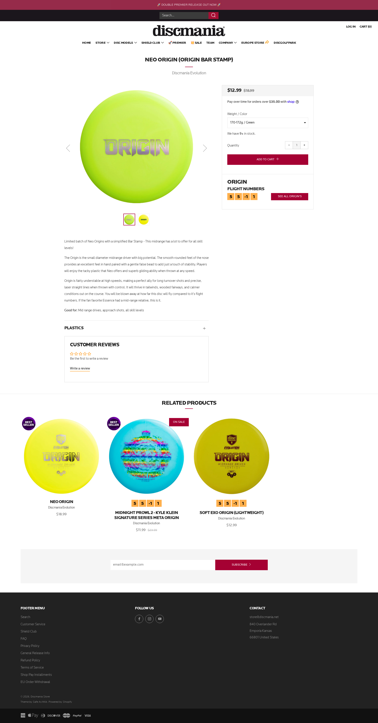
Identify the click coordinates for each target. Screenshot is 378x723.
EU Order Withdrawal (35, 682)
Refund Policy (30, 660)
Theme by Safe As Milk (34, 702)
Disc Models (123, 43)
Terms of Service (32, 667)
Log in (351, 26)
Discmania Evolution (189, 73)
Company (226, 43)
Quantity (233, 145)
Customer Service (33, 624)
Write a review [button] (80, 368)
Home (86, 43)
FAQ (24, 639)
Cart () (365, 26)
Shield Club (150, 43)
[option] (136, 146)
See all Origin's (290, 196)
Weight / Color (237, 114)
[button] (129, 219)
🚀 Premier (177, 43)
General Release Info (35, 653)
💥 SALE (196, 43)
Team (210, 43)
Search (25, 617)
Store (100, 43)
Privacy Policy (30, 646)
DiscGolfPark (285, 43)
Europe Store (252, 43)
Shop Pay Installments (36, 675)
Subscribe (239, 564)
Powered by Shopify (60, 702)
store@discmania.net (264, 617)
